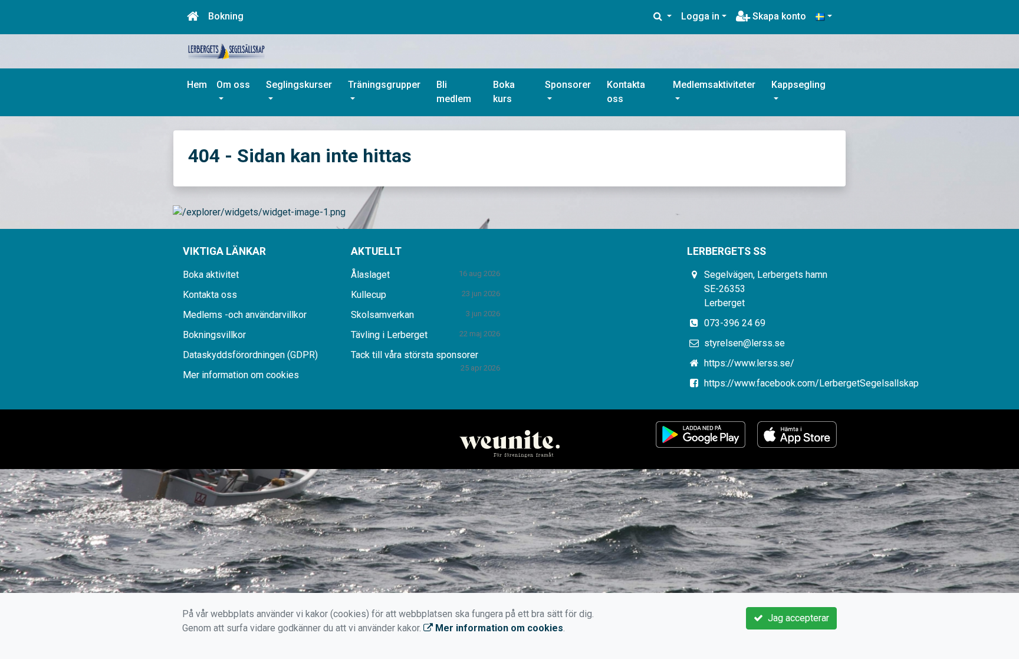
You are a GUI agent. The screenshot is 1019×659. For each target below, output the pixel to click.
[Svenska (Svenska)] (824, 16)
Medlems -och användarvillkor (245, 314)
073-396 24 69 (734, 323)
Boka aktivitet (211, 274)
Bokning (226, 16)
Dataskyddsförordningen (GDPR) (250, 354)
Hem (197, 84)
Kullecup (368, 294)
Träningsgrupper (384, 84)
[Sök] (662, 16)
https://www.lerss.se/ (749, 363)
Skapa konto (778, 16)
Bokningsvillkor (214, 334)
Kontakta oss (626, 91)
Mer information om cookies (241, 375)
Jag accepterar (796, 618)
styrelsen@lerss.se (744, 343)
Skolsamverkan (382, 314)
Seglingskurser (299, 84)
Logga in (700, 16)
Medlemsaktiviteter (714, 84)
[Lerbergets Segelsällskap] (226, 50)
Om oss (233, 84)
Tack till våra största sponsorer (414, 354)
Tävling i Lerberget (389, 334)
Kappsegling (798, 84)
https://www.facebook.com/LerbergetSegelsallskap (811, 383)
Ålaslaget (370, 274)
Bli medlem (453, 91)
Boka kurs (504, 91)
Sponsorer (568, 84)
